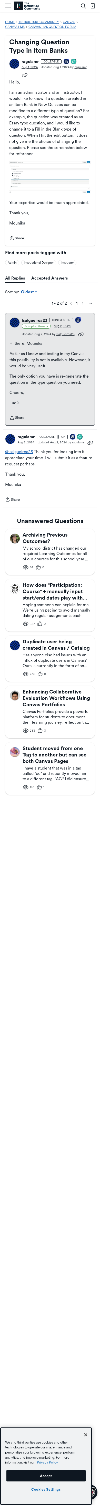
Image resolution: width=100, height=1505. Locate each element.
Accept (46, 1476)
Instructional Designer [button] (39, 262)
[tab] (15, 278)
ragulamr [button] (30, 61)
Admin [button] (12, 262)
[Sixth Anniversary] (67, 61)
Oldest (28, 292)
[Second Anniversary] (78, 320)
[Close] (85, 1434)
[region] (46, 1466)
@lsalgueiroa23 (19, 451)
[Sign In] (92, 6)
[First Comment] (74, 61)
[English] (27, 6)
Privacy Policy (47, 1462)
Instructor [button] (67, 262)
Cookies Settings (46, 1489)
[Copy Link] (25, 74)
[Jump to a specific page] (91, 303)
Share (16, 238)
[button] (14, 64)
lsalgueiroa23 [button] (34, 320)
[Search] (83, 6)
